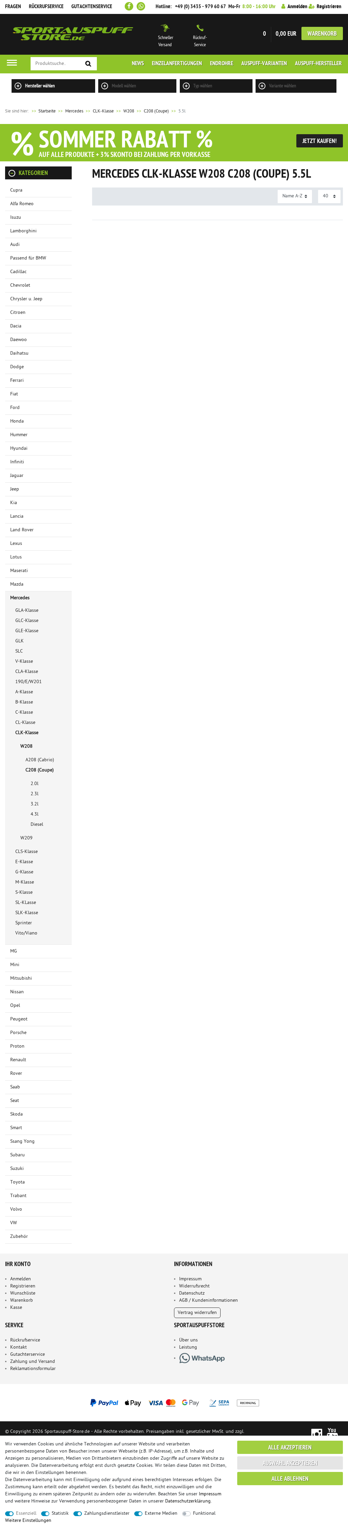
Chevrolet (20, 285)
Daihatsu (19, 353)
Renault (18, 1060)
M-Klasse (24, 882)
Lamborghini (23, 231)
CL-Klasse (25, 722)
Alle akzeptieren (290, 1448)
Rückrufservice (46, 6)
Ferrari (17, 380)
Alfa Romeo (22, 204)
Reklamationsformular (33, 1369)
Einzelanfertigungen (177, 64)
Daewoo (18, 340)
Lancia (16, 516)
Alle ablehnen (290, 1479)
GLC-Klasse (26, 621)
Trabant (18, 1196)
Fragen (13, 6)
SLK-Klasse (26, 913)
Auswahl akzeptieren (290, 1464)
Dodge (17, 367)
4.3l (34, 814)
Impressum (190, 1279)
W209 (26, 838)
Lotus (16, 557)
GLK (19, 641)
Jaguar (16, 476)
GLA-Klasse (26, 610)
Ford (15, 408)
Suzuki (17, 1169)
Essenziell (26, 1513)
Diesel (37, 824)
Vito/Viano (26, 933)
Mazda (16, 584)
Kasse (16, 1307)
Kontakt (18, 1347)
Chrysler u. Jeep (26, 299)
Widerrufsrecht (194, 1286)
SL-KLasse (25, 903)
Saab (15, 1087)
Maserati (19, 571)
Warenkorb (322, 34)
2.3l (34, 794)
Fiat (14, 394)
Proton (17, 1046)
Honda (17, 421)
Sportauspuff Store (73, 34)
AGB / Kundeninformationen (208, 1300)
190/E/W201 (28, 682)
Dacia (15, 326)
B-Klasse (24, 702)
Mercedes (74, 111)
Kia (13, 503)
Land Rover (22, 530)
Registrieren (22, 1286)
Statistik (60, 1513)
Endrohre (221, 64)
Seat (14, 1101)
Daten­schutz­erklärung (188, 1501)
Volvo (16, 1209)
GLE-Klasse (26, 631)
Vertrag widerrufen (197, 1313)
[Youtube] (332, 1433)
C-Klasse (24, 712)
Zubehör (19, 1236)
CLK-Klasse (103, 111)
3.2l (34, 804)
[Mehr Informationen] (174, 1403)
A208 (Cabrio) (39, 760)
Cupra (16, 190)
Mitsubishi (21, 978)
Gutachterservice (27, 1354)
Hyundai (19, 448)
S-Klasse (24, 892)
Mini (14, 965)
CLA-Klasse (26, 672)
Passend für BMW (28, 258)
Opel (15, 1005)
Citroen (17, 312)
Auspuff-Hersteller (318, 64)
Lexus (16, 543)
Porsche (18, 1033)
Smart (16, 1128)
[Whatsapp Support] (141, 6)
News (138, 64)
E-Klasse (24, 862)
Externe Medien (161, 1513)
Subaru (17, 1155)
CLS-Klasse (26, 852)
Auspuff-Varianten (264, 64)
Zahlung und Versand (32, 1361)
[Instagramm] (316, 1433)
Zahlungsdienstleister (106, 1513)
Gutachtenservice (91, 6)
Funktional (204, 1513)
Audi (15, 245)
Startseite (43, 111)
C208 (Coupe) (156, 111)
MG (13, 951)
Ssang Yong (22, 1141)
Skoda (16, 1114)
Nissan (17, 992)
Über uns (188, 1340)
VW (13, 1223)
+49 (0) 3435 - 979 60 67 (200, 6)
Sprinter (23, 923)
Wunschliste (22, 1293)
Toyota (17, 1182)
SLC (19, 651)
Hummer (19, 435)
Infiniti (17, 462)
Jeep (14, 489)
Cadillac (18, 272)
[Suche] (88, 64)
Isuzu (15, 217)
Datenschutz (192, 1293)
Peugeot (19, 1019)
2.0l (34, 784)
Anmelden (20, 1279)
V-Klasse (24, 661)
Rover (16, 1073)
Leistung (188, 1347)
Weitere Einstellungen (28, 1520)
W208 (128, 111)
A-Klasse (24, 692)
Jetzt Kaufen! (319, 141)
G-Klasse (24, 872)
